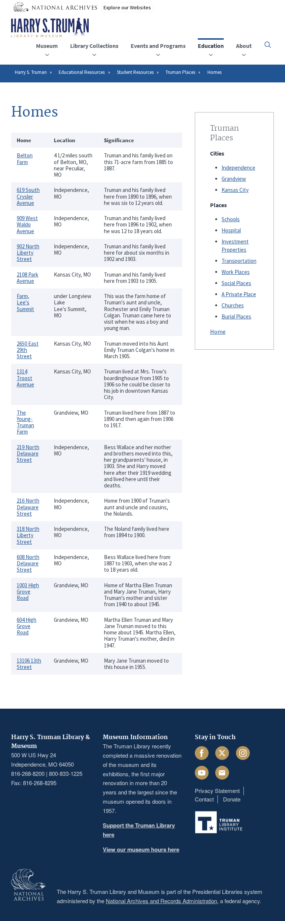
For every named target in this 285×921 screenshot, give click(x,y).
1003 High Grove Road (28, 592)
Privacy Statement (217, 790)
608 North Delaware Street (28, 563)
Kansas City (235, 189)
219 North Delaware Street (28, 454)
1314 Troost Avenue (25, 378)
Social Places (236, 283)
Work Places (236, 271)
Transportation (239, 260)
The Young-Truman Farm (25, 422)
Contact (204, 799)
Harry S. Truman (31, 72)
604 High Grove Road (26, 626)
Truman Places (180, 72)
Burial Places (236, 316)
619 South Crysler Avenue (28, 196)
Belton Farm (25, 158)
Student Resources (135, 72)
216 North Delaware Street (28, 507)
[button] (268, 45)
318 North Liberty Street (28, 535)
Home (218, 331)
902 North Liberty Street (28, 253)
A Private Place (239, 294)
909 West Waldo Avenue (27, 225)
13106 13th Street (29, 663)
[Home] (50, 28)
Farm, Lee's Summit (25, 303)
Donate (231, 799)
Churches (233, 305)
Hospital (231, 230)
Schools (231, 219)
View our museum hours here (141, 849)
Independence (238, 167)
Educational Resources (82, 72)
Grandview (234, 178)
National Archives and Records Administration (161, 901)
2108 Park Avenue (27, 277)
